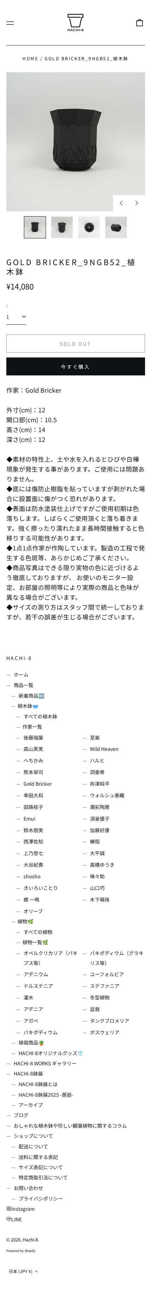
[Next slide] (137, 203)
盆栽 (95, 1008)
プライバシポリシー (41, 1198)
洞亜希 (97, 771)
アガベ (31, 1020)
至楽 (95, 737)
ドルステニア (38, 985)
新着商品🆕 (31, 695)
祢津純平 (100, 783)
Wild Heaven (104, 748)
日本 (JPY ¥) (21, 1271)
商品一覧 (23, 684)
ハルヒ (97, 760)
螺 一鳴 (31, 899)
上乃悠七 (33, 852)
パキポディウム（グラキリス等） (117, 957)
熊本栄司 (33, 771)
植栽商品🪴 (31, 1042)
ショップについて (33, 1135)
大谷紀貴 (33, 864)
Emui (29, 818)
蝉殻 (95, 841)
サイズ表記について (41, 1167)
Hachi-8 (19, 657)
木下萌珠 (100, 899)
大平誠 (97, 852)
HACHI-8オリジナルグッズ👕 (51, 1053)
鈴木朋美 (33, 830)
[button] (139, 22)
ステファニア (104, 985)
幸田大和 (33, 795)
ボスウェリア (104, 1032)
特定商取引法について (43, 1177)
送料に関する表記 (38, 1156)
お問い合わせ (28, 1187)
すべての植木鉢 (40, 716)
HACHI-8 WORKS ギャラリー (45, 1063)
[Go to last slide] (121, 203)
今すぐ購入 (75, 366)
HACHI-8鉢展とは (38, 1084)
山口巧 (97, 887)
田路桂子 (33, 806)
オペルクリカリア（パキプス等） (51, 957)
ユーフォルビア (107, 974)
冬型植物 (100, 997)
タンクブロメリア (109, 1020)
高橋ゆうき (102, 864)
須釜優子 (100, 818)
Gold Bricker (38, 783)
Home (30, 58)
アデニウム (36, 974)
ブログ (21, 1114)
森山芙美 (33, 748)
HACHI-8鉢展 (28, 1073)
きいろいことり (41, 887)
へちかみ (33, 760)
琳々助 (97, 876)
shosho (32, 876)
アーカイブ (31, 1104)
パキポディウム (41, 1032)
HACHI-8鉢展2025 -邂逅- (46, 1094)
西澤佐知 (33, 841)
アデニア (33, 1008)
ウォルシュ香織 (107, 795)
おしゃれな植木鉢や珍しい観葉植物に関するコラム (70, 1125)
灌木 (28, 997)
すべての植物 (38, 931)
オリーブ (33, 911)
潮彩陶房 (100, 806)
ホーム (21, 674)
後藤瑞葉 (33, 737)
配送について (33, 1146)
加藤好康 (100, 830)
